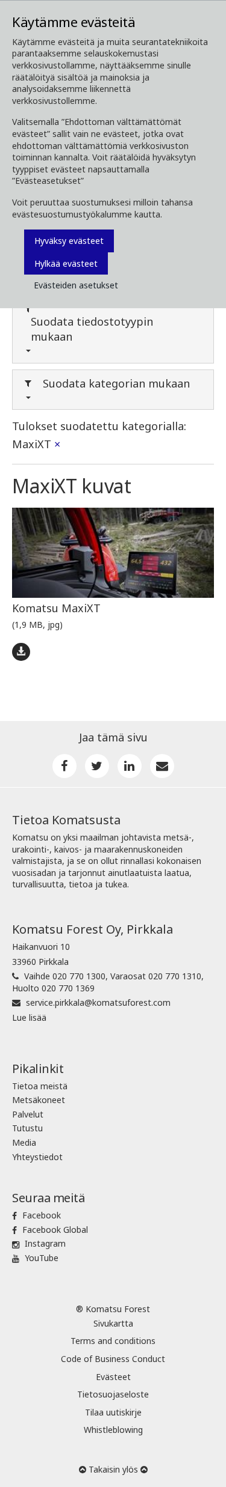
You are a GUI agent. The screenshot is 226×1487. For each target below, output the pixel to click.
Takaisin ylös (113, 1469)
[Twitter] (97, 766)
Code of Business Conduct (113, 1358)
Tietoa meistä (39, 1086)
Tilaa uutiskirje (113, 1412)
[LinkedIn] (130, 766)
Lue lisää (29, 1017)
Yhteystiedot (37, 1157)
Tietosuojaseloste (113, 1394)
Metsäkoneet (38, 1099)
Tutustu (27, 1128)
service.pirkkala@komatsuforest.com (98, 1002)
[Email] (162, 766)
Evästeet (113, 1376)
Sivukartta (113, 1323)
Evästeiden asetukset (76, 285)
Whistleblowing (113, 1429)
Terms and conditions (113, 1340)
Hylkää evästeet (66, 263)
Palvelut (27, 1114)
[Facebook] (64, 766)
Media (24, 1142)
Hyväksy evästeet (69, 240)
